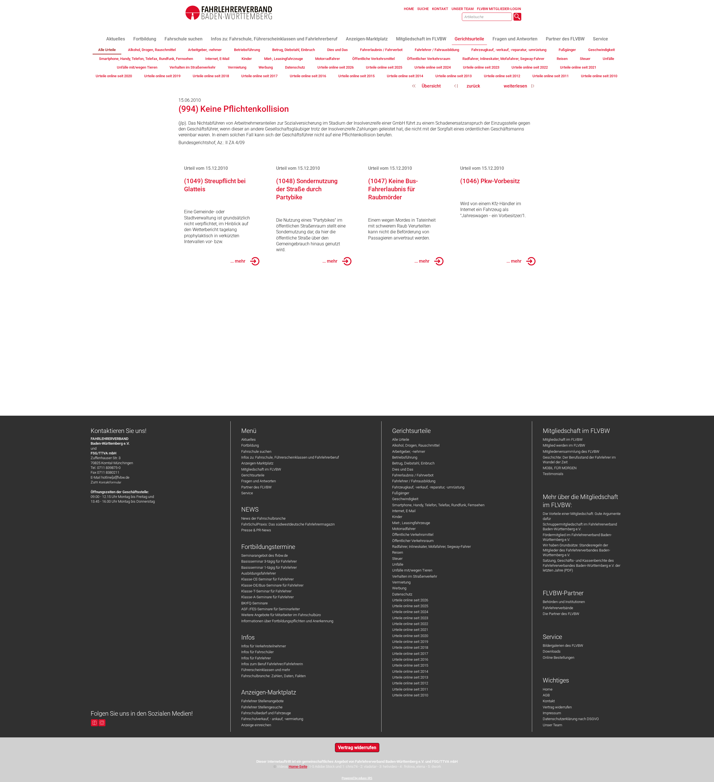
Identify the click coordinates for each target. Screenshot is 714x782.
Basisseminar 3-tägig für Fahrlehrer (269, 561)
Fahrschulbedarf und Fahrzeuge (266, 713)
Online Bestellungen (558, 657)
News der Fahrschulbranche (263, 518)
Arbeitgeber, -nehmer (408, 451)
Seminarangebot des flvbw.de (264, 555)
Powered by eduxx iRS (357, 778)
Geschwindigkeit (405, 499)
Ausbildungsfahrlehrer (258, 573)
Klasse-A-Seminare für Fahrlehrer (267, 597)
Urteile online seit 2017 (410, 654)
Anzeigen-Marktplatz (257, 463)
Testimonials (553, 474)
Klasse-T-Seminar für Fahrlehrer (266, 591)
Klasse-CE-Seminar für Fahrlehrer (267, 579)
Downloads (552, 651)
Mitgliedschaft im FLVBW (261, 469)
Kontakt (549, 701)
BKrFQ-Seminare (254, 603)
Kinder (397, 517)
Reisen (397, 552)
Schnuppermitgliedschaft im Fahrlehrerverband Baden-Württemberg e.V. (580, 526)
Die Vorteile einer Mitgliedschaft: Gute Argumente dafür (582, 516)
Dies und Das (402, 469)
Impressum (552, 713)
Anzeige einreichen (256, 725)
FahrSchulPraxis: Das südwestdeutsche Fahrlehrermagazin (288, 524)
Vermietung (401, 582)
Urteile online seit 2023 (410, 618)
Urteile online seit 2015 (410, 665)
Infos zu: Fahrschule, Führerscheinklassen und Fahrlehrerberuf (290, 457)
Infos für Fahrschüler (257, 652)
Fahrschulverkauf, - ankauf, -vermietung (272, 719)
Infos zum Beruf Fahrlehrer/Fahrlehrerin (272, 664)
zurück (473, 86)
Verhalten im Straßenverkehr (414, 576)
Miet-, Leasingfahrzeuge (411, 523)
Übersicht (431, 86)
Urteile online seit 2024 (410, 612)
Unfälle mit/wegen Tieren (412, 570)
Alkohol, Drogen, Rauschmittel (416, 445)
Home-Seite (298, 766)
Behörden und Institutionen (564, 602)
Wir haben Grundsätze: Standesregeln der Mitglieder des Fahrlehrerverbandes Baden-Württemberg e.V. (576, 550)
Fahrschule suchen (256, 451)
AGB (546, 695)
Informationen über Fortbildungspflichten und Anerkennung (287, 621)
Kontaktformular (110, 482)
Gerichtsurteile (252, 475)
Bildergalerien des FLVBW (563, 645)
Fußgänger (400, 493)
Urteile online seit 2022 (410, 624)
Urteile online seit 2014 (410, 671)
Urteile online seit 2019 (410, 642)
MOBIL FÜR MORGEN (559, 468)
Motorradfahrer (404, 529)
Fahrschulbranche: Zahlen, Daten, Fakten (273, 676)
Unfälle (397, 564)
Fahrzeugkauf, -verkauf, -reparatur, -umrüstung (428, 487)
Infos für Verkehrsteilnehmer (263, 646)
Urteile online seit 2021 (410, 630)
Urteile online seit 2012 (410, 683)
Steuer (397, 558)
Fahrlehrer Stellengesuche (262, 707)
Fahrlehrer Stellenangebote (262, 701)
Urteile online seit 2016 (410, 659)
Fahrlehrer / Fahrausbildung (413, 481)
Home (548, 689)
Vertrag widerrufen (557, 707)
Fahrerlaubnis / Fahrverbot (412, 475)
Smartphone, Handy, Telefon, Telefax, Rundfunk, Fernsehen (438, 505)
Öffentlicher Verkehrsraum (413, 541)
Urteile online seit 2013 (410, 677)
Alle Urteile (400, 439)
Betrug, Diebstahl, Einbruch (413, 463)
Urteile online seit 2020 (410, 636)
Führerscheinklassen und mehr (265, 670)
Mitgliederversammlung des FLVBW (571, 451)
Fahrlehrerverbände (558, 608)
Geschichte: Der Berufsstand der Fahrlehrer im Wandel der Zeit (579, 459)
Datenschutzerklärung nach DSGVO (571, 719)
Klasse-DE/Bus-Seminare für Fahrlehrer (272, 585)
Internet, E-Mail (404, 511)
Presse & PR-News (256, 530)
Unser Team (552, 725)
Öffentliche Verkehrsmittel (412, 534)
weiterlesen (515, 86)
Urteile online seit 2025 (410, 606)
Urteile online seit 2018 (410, 647)
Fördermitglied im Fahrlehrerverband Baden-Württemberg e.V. (577, 537)
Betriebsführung (404, 457)
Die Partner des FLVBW (561, 614)
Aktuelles (248, 439)
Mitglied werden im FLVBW (564, 445)
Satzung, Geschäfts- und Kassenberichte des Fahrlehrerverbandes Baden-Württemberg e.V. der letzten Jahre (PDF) (581, 565)
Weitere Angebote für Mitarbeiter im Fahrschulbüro (281, 615)
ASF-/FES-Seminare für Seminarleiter (270, 609)
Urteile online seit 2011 (410, 689)
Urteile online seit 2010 (410, 695)
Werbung (399, 588)
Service (247, 493)
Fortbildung (250, 445)
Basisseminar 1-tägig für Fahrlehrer (269, 567)
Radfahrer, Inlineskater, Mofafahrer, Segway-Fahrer (431, 546)
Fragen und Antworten (258, 481)
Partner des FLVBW (256, 487)
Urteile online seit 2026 (410, 600)
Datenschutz (402, 594)
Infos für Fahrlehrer (256, 658)
